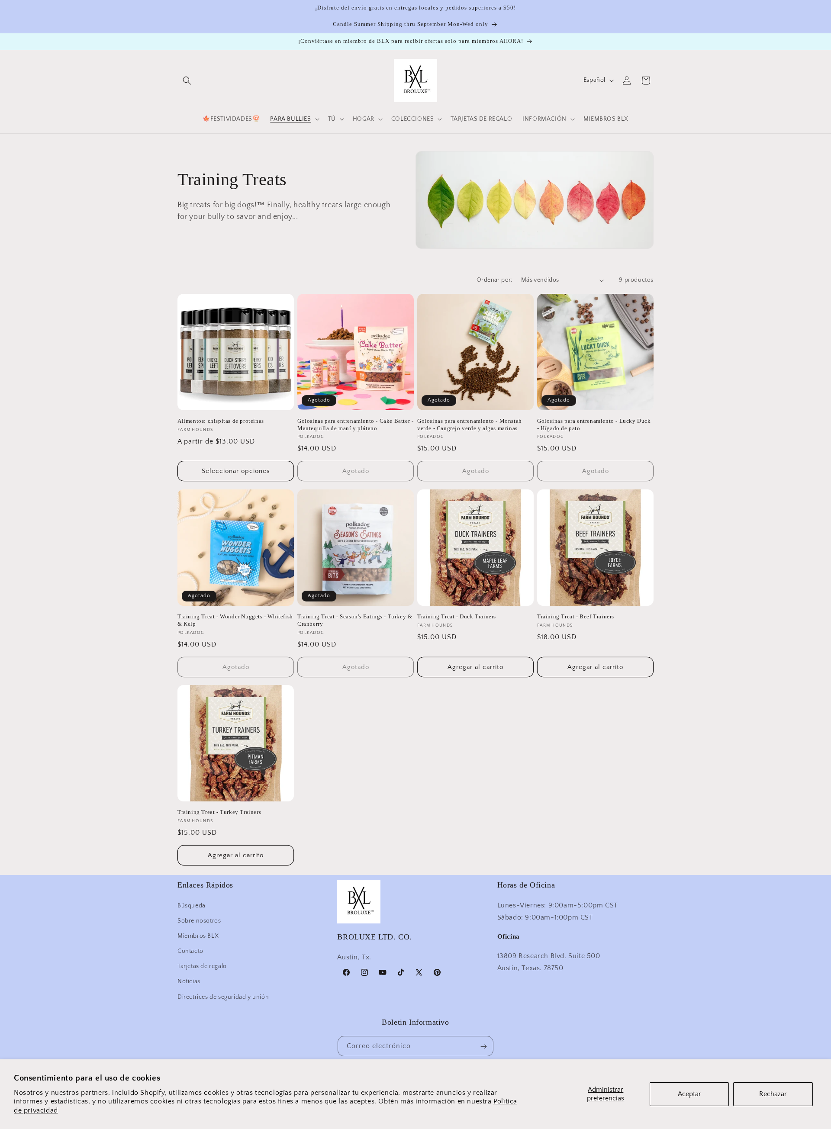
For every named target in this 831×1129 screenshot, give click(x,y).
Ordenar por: (494, 280)
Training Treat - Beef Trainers (575, 616)
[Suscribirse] (483, 1046)
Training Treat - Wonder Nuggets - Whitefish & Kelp (235, 620)
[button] (186, 80)
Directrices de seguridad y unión (223, 996)
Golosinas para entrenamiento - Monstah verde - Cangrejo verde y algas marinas (469, 424)
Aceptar (689, 1094)
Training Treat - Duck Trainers (456, 616)
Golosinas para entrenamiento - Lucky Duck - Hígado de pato (594, 424)
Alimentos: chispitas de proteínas (220, 421)
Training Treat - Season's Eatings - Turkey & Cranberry (354, 620)
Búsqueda (191, 905)
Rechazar (773, 1094)
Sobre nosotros (199, 920)
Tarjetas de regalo (202, 966)
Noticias (188, 981)
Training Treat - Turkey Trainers (219, 812)
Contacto (190, 950)
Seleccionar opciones (236, 471)
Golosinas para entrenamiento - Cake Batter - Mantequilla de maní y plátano (355, 424)
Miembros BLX (198, 935)
